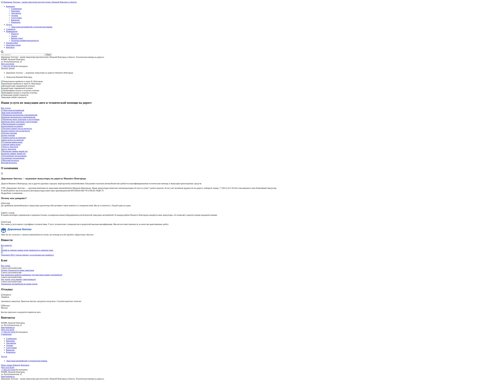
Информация (11, 31)
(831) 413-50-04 (7, 64)
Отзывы (14, 15)
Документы (16, 13)
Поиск (48, 55)
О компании (16, 9)
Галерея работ (12, 43)
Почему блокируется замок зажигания (17, 270)
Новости (15, 34)
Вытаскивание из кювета (12, 126)
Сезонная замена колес (11, 144)
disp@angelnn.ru (8, 327)
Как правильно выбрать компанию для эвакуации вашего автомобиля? (31, 275)
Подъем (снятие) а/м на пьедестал (15, 131)
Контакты (10, 47)
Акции (14, 36)
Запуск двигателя (8, 149)
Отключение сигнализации (13, 158)
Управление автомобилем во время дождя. (19, 284)
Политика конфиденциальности (25, 40)
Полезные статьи (13, 45)
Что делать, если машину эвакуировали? (18, 279)
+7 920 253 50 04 (8, 66)
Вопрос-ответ (17, 38)
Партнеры (15, 11)
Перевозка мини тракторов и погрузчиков (19, 122)
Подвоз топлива (8, 135)
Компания (10, 6)
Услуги (9, 25)
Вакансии (15, 20)
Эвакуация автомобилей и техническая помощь (31, 27)
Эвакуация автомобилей (11, 113)
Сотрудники (16, 18)
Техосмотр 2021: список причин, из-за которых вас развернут (27, 255)
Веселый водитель (9, 163)
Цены (3, 365)
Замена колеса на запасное (12, 140)
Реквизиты (15, 22)
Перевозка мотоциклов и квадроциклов (18, 117)
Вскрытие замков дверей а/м (13, 153)
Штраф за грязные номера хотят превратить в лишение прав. (27, 250)
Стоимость (10, 29)
